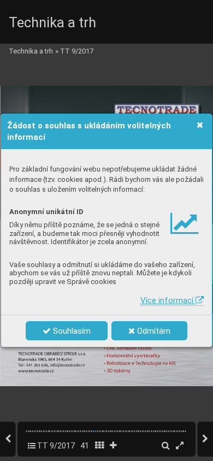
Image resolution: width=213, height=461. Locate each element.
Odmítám (152, 331)
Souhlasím (71, 331)
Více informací (168, 300)
